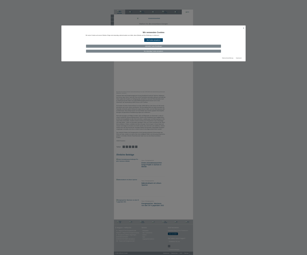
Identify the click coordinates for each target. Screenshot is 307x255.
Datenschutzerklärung (227, 58)
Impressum (239, 58)
